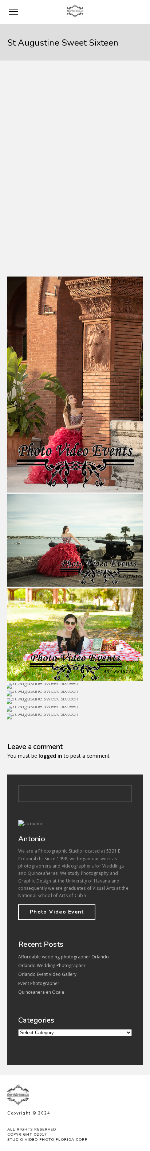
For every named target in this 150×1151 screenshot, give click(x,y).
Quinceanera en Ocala (41, 992)
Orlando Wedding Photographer (52, 965)
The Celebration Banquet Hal (85, 251)
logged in (50, 755)
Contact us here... (30, 231)
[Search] (122, 792)
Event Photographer (38, 983)
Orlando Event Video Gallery (47, 974)
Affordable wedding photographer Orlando (63, 957)
